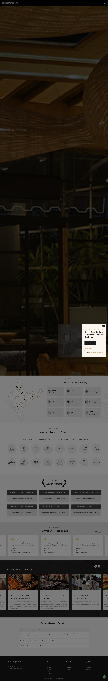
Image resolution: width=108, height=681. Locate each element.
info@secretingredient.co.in (97, 352)
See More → (90, 343)
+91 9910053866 (88, 348)
